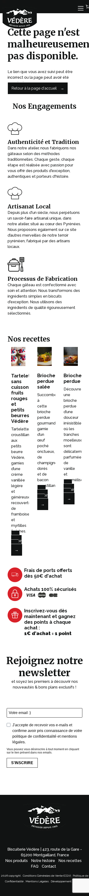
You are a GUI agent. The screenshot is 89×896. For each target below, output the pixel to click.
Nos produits (16, 860)
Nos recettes (70, 860)
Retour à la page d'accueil (34, 88)
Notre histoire (43, 860)
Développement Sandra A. (67, 881)
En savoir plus (16, 541)
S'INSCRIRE (22, 763)
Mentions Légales (37, 881)
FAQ (34, 866)
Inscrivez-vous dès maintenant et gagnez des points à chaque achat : (49, 622)
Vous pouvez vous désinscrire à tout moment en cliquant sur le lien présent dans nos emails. (43, 751)
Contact (49, 866)
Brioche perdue (73, 378)
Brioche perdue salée (46, 381)
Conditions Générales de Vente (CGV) (47, 875)
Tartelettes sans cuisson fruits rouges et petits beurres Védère (24, 398)
